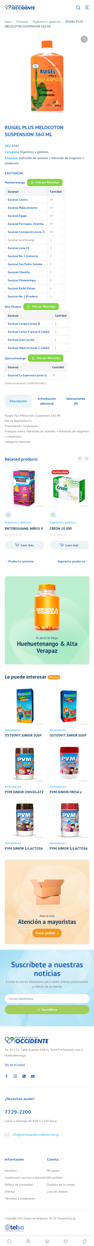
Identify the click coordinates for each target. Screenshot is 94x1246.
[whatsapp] (24, 1076)
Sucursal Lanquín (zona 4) (24, 323)
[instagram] (15, 1076)
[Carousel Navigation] (83, 458)
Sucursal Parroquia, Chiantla (26, 224)
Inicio (8, 22)
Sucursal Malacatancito (23, 207)
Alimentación (13, 730)
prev (80, 458)
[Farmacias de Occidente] (20, 7)
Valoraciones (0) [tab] (75, 401)
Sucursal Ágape (17, 215)
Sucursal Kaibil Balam (21, 288)
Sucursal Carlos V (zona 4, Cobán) (28, 331)
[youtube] (32, 1076)
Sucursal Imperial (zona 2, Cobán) (28, 348)
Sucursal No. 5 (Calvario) (23, 256)
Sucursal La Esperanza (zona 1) (27, 375)
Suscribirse (49, 1010)
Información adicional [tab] (47, 401)
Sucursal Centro (18, 199)
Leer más (27, 545)
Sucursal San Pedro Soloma (25, 264)
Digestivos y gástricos (47, 22)
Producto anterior (21, 561)
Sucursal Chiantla (19, 272)
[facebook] (6, 1076)
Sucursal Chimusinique (22, 280)
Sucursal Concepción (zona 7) (26, 232)
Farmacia (22, 22)
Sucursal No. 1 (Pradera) (23, 296)
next (86, 458)
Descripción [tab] (18, 401)
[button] (84, 39)
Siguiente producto (71, 561)
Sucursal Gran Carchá (21, 339)
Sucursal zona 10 (18, 248)
